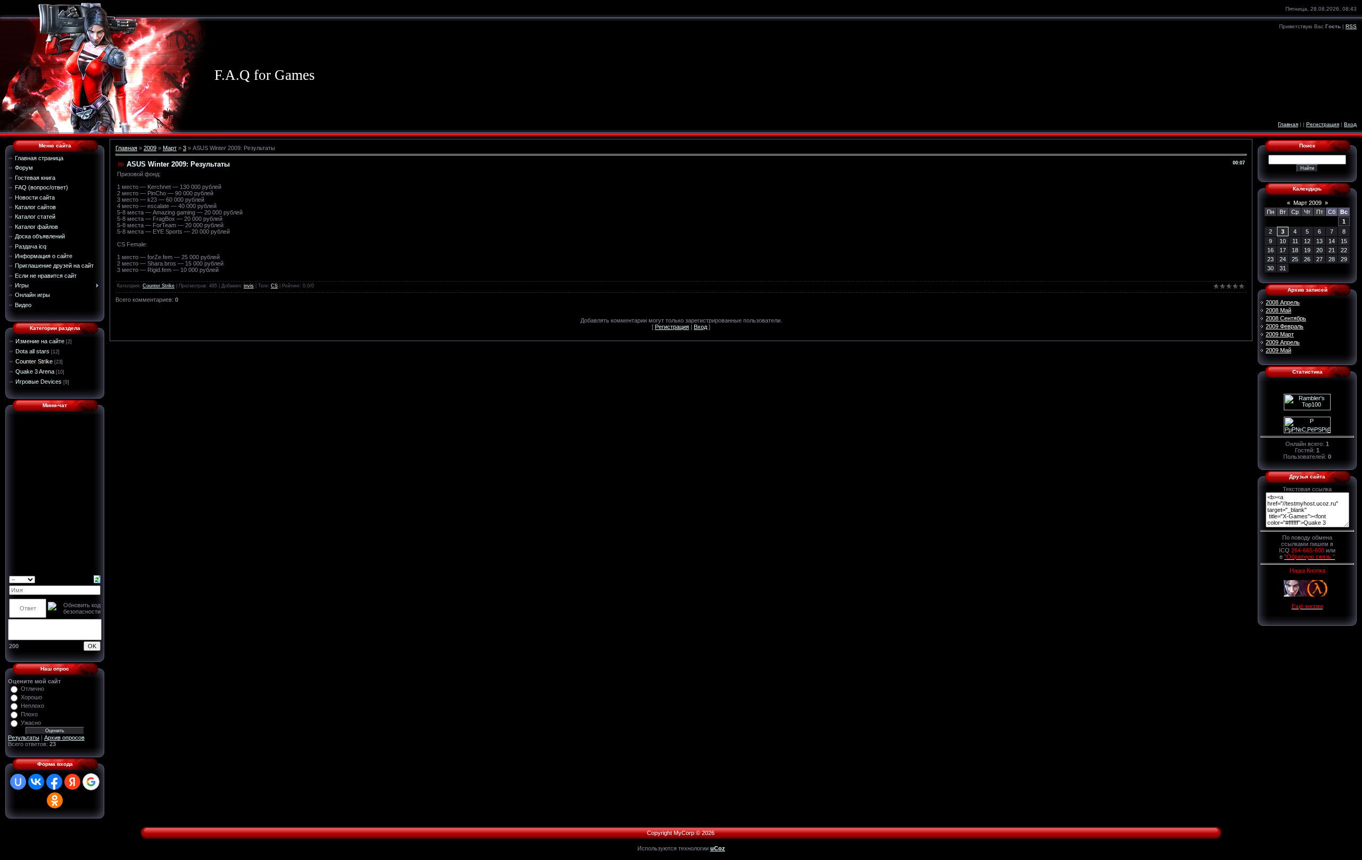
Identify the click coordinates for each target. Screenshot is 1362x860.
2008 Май (1278, 310)
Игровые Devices (38, 381)
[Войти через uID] (18, 782)
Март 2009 (1307, 203)
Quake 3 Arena (34, 371)
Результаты (23, 737)
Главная (1288, 124)
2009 (150, 148)
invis (249, 285)
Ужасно (31, 723)
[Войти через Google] (90, 781)
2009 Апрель (1283, 342)
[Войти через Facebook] (54, 782)
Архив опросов (64, 737)
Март (170, 148)
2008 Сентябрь (1286, 318)
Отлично (32, 688)
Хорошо (31, 697)
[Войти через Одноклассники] (55, 800)
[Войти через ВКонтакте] (36, 782)
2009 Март (1280, 334)
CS (274, 285)
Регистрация (1322, 124)
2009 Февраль (1284, 326)
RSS (1351, 26)
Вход (1350, 124)
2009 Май (1278, 350)
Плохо (29, 714)
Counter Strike (34, 361)
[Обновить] (97, 579)
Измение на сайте (39, 341)
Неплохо (32, 705)
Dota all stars (32, 351)
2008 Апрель (1283, 302)
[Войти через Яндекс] (72, 782)
